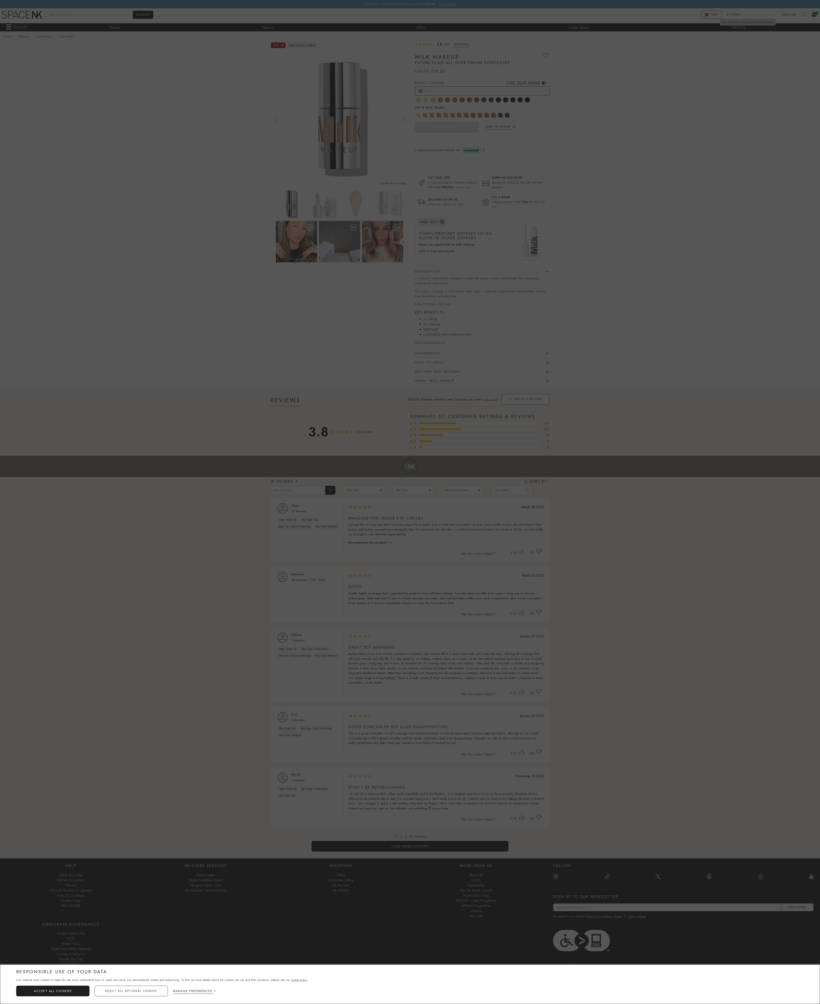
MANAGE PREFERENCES (192, 991)
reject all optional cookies (131, 991)
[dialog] (410, 984)
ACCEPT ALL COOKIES (53, 991)
